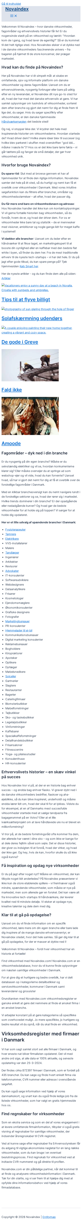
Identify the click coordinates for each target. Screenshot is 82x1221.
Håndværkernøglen (14, 121)
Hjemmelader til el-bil (18, 630)
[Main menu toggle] (13, 16)
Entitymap (49, 1217)
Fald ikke (12, 390)
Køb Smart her (29, 266)
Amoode (11, 443)
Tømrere (10, 534)
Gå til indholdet (11, 4)
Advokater (12, 571)
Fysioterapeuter (15, 529)
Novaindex (17, 9)
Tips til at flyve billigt (26, 299)
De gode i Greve (20, 342)
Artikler (6, 278)
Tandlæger (12, 552)
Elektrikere (12, 538)
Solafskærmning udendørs (32, 318)
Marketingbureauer (17, 621)
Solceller (10, 676)
